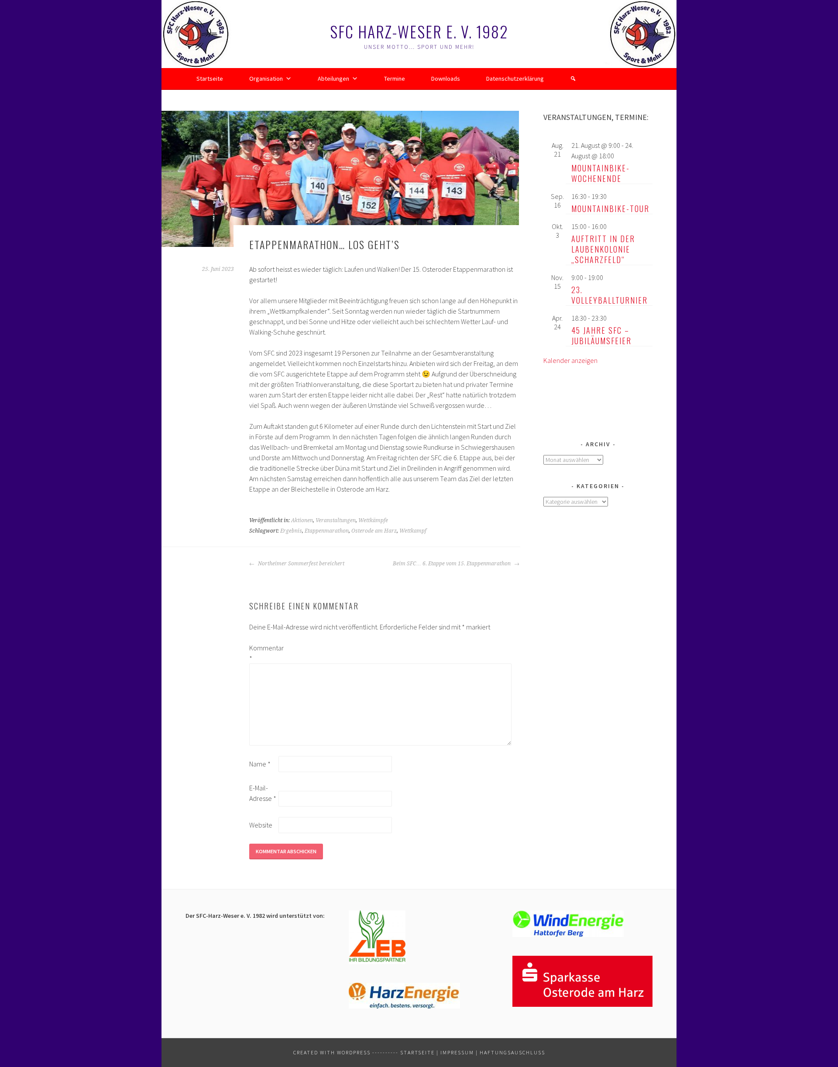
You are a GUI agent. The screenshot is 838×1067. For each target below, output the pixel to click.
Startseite (209, 78)
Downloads (445, 78)
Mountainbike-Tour (610, 208)
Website (260, 825)
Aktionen (302, 520)
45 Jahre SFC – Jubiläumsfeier (601, 335)
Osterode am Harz (374, 531)
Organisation (266, 78)
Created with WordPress (332, 1052)
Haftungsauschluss (512, 1052)
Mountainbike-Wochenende (600, 173)
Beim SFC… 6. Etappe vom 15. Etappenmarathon (452, 564)
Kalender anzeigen (570, 360)
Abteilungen (333, 78)
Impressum (457, 1052)
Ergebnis (291, 531)
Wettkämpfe (373, 520)
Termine (394, 78)
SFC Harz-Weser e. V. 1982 (419, 31)
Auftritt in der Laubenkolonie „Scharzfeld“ (603, 249)
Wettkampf (412, 531)
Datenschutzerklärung (515, 78)
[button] (573, 78)
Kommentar (263, 653)
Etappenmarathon (327, 531)
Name (260, 763)
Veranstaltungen (336, 520)
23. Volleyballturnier (609, 295)
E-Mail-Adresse (262, 793)
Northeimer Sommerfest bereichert (300, 564)
